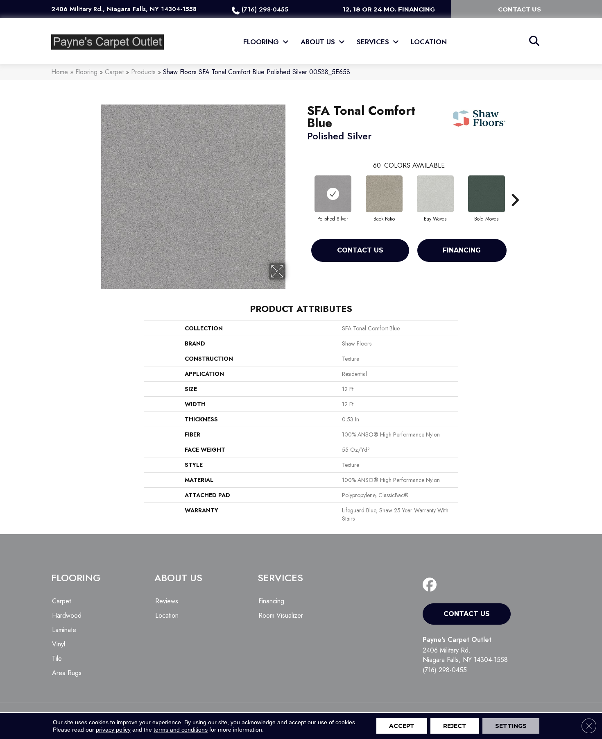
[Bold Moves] (486, 193)
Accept (401, 726)
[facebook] (431, 585)
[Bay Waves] (435, 193)
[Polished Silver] (332, 193)
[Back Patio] (384, 193)
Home (59, 72)
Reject (454, 726)
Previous (303, 188)
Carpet (114, 72)
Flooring (86, 72)
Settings (511, 726)
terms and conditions (181, 729)
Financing (462, 250)
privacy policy (113, 729)
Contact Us (360, 250)
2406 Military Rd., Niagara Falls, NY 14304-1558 (124, 9)
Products (143, 72)
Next (515, 188)
